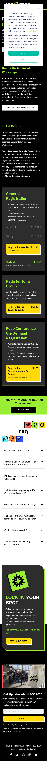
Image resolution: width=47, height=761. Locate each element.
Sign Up (23, 719)
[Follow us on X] (17, 754)
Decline (23, 60)
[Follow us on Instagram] (23, 754)
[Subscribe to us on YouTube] (36, 754)
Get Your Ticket (18, 641)
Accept (23, 53)
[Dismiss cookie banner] (38, 9)
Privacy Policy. (31, 31)
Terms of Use (7, 728)
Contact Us (31, 749)
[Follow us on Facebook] (11, 754)
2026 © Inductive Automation (18, 746)
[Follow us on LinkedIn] (29, 754)
